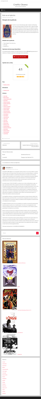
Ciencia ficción (5, 369)
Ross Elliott (5, 129)
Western (4, 393)
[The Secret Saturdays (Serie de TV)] (10, 310)
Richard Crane (6, 124)
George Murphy (6, 108)
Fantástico (4, 378)
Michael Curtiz (6, 90)
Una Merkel (5, 133)
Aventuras (4, 365)
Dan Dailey (5, 100)
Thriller (3, 391)
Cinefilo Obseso (20, 4)
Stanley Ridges (6, 130)
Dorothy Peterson (6, 103)
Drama (3, 376)
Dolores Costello (6, 102)
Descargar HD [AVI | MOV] (20, 56)
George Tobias (6, 109)
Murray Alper (5, 123)
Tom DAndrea (6, 132)
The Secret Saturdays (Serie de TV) (24, 310)
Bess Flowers (6, 97)
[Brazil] (10, 286)
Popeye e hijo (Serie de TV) (27, 157)
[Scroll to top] (39, 397)
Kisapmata (20, 354)
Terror (3, 389)
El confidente (20, 332)
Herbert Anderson (6, 112)
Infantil (3, 380)
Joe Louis (5, 120)
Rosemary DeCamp (7, 127)
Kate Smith (5, 121)
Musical (8, 138)
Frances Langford (6, 106)
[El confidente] (10, 332)
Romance (4, 385)
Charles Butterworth (7, 99)
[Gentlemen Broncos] (10, 262)
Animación (4, 363)
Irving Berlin (5, 115)
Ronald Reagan (6, 126)
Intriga (3, 382)
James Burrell (6, 117)
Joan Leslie (5, 118)
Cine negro (4, 371)
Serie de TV (4, 387)
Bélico (3, 367)
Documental (4, 374)
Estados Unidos (6, 84)
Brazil (3, 154)
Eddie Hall (5, 105)
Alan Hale (5, 96)
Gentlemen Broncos (25, 154)
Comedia (5, 138)
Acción (3, 361)
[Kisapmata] (10, 354)
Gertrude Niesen (6, 111)
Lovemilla (4, 157)
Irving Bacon (5, 114)
